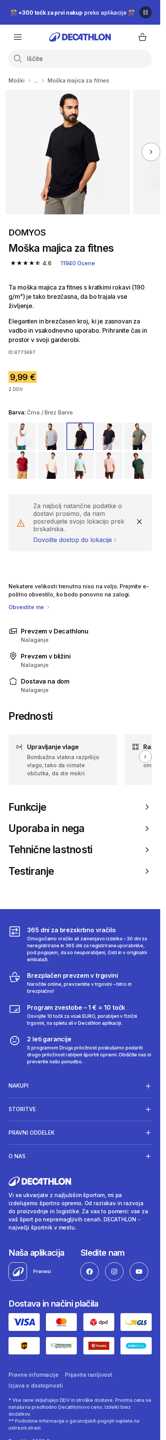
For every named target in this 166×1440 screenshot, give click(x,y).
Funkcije (27, 807)
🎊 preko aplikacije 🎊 (72, 12)
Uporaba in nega (46, 828)
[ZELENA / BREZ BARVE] (138, 436)
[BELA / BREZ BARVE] (22, 436)
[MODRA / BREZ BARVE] (109, 436)
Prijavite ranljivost (88, 1374)
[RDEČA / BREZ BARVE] (22, 465)
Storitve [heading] (22, 1109)
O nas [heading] (16, 1156)
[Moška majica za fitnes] (68, 152)
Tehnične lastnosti (50, 850)
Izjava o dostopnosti (35, 1385)
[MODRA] (80, 465)
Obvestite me (26, 607)
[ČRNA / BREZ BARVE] (80, 436)
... (36, 80)
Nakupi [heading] (18, 1085)
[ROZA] (109, 465)
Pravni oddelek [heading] (31, 1132)
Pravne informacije (33, 1374)
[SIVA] (51, 436)
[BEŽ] (51, 465)
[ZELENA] (138, 465)
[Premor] (145, 12)
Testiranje (31, 871)
